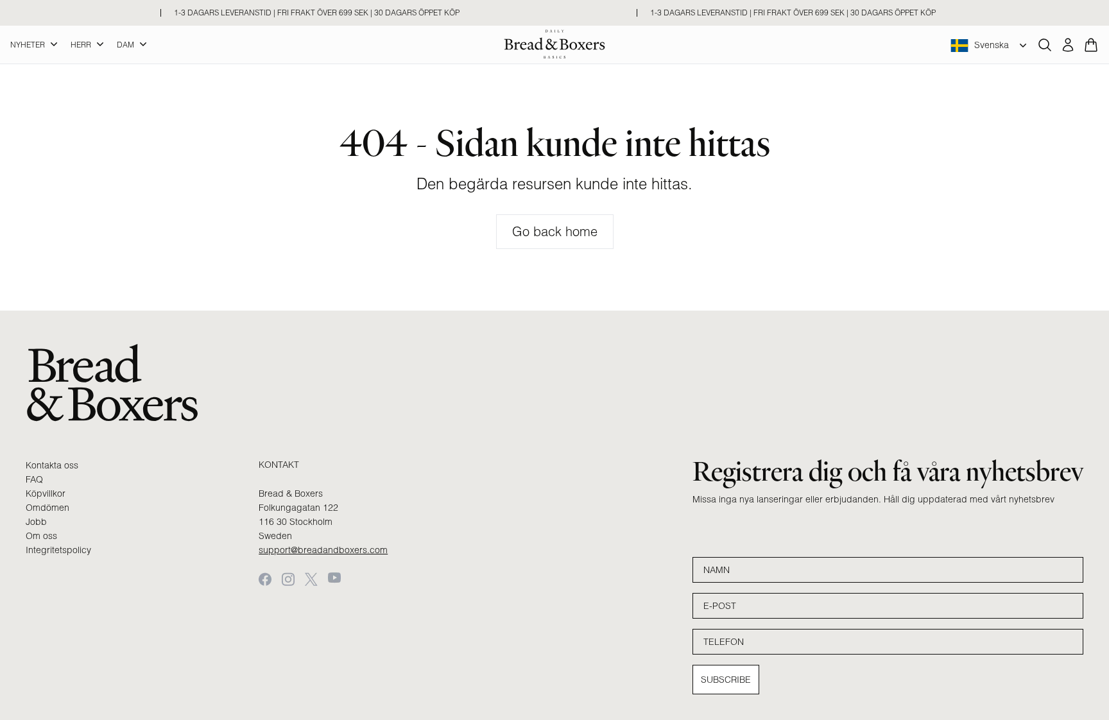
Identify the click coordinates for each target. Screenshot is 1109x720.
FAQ (34, 479)
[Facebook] (265, 579)
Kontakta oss (52, 465)
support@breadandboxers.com (323, 550)
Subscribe (726, 679)
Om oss (41, 536)
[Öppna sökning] (1045, 45)
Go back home (554, 231)
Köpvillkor (45, 493)
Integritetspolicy (58, 550)
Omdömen (47, 507)
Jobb (36, 521)
